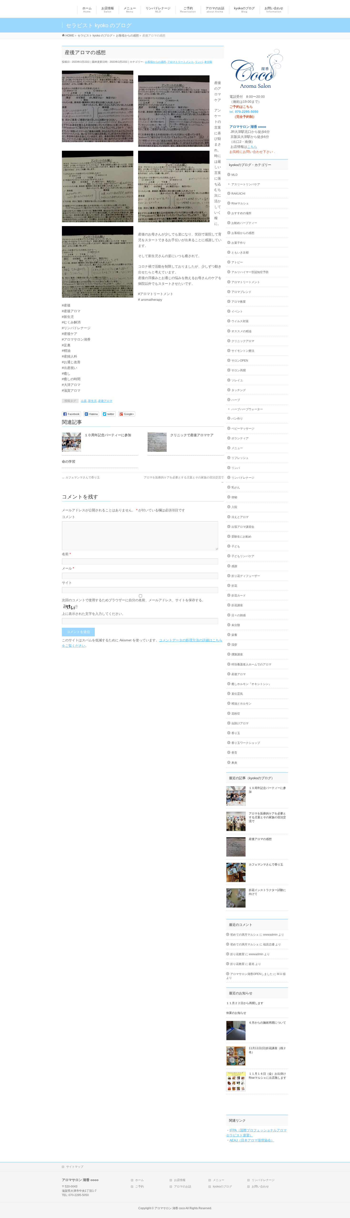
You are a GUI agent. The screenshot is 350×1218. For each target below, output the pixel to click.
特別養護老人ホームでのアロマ (251, 664)
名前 (66, 554)
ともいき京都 (240, 252)
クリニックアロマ (242, 341)
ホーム (139, 1180)
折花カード (238, 595)
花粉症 (235, 713)
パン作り (237, 418)
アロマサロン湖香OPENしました (251, 974)
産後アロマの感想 (260, 839)
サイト (67, 583)
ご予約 (139, 1186)
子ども (235, 546)
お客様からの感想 (155, 61)
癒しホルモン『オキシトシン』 (251, 684)
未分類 (208, 61)
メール (68, 568)
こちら (252, 147)
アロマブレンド (241, 292)
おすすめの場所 (241, 213)
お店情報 (179, 1180)
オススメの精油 (241, 331)
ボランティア (240, 438)
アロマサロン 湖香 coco (170, 1208)
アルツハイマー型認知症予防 (250, 272)
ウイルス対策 (240, 321)
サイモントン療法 (242, 350)
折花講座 (237, 605)
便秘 (234, 497)
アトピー (237, 262)
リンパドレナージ (242, 477)
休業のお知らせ (236, 1013)
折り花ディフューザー (245, 576)
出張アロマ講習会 (242, 527)
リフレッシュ (240, 458)
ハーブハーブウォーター (247, 409)
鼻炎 (234, 762)
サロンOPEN (239, 360)
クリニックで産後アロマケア (192, 435)
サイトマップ (74, 1166)
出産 (84, 401)
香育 (234, 752)
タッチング (238, 390)
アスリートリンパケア (245, 184)
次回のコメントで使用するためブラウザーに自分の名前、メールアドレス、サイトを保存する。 (133, 600)
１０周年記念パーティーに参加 (108, 435)
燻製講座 (237, 654)
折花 (234, 585)
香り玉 (235, 733)
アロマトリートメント (180, 61)
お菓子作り (238, 242)
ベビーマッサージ (242, 428)
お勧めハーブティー (244, 223)
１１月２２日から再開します (244, 1003)
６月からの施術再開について (267, 1022)
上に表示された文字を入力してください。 (93, 614)
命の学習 (68, 461)
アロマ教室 (238, 301)
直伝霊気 (237, 693)
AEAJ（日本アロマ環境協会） (252, 1140)
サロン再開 (238, 370)
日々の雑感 (238, 615)
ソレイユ (237, 380)
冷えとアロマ (240, 517)
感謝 (234, 566)
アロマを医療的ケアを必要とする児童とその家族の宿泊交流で (267, 817)
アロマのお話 (182, 1186)
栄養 (234, 635)
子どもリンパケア (242, 556)
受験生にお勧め (241, 536)
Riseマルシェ (240, 203)
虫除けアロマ (240, 723)
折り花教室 (237, 954)
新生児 (92, 401)
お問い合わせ (260, 1186)
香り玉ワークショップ (245, 743)
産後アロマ (105, 401)
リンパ (199, 61)
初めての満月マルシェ (244, 934)
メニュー (237, 448)
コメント (68, 517)
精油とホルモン (241, 703)
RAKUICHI (238, 193)
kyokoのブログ (222, 1186)
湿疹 (234, 644)
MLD (234, 174)
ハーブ (235, 400)
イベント (237, 311)
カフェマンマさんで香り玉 (81, 477)
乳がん (235, 487)
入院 (234, 507)
